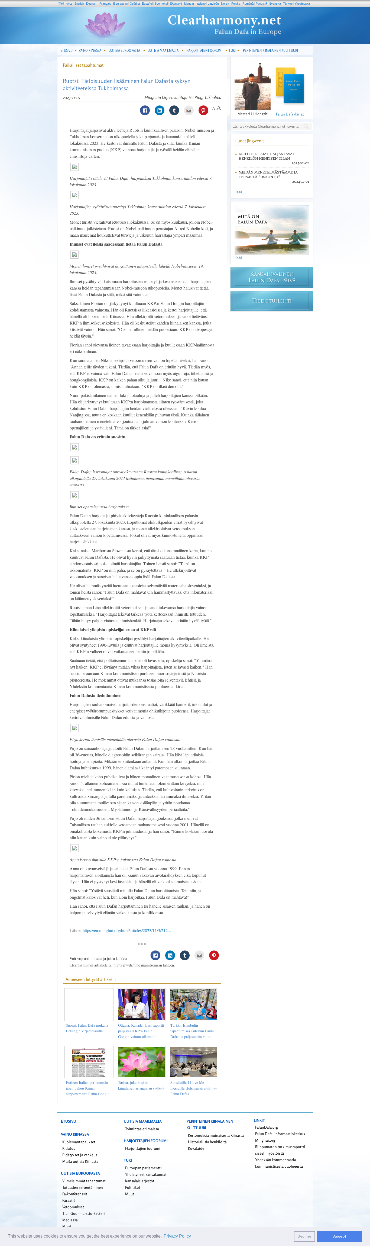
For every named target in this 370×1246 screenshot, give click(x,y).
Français (105, 3)
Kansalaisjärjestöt (139, 1180)
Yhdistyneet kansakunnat (146, 1174)
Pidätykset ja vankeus (79, 1154)
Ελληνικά (176, 3)
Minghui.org (265, 1140)
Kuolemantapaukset (78, 1141)
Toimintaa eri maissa (142, 1128)
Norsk (225, 3)
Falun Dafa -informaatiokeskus (280, 1133)
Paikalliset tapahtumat (83, 65)
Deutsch (91, 3)
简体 (69, 3)
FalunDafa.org (266, 1127)
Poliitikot (132, 1187)
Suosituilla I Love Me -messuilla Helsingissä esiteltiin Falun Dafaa (193, 1088)
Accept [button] (339, 1236)
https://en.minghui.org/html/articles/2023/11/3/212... (127, 930)
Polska (235, 3)
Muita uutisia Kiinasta (80, 1161)
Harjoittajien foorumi (142, 1148)
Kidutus (68, 1148)
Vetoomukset (73, 1207)
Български (120, 3)
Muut (129, 1194)
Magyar (189, 3)
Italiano (201, 3)
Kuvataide (196, 1148)
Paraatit (68, 1200)
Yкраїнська (302, 3)
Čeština (135, 3)
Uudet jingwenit (249, 140)
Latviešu (213, 3)
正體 (61, 3)
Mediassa (70, 1220)
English (79, 3)
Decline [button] (304, 1236)
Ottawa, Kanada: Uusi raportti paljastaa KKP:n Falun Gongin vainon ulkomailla (141, 1031)
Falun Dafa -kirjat (290, 114)
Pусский (261, 3)
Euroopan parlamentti (143, 1167)
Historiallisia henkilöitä (207, 1141)
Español (147, 3)
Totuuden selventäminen (82, 1187)
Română (248, 3)
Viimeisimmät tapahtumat (84, 1180)
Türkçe (288, 3)
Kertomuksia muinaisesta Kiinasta (216, 1135)
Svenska (275, 3)
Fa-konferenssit (74, 1194)
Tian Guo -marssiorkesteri (83, 1213)
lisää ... (240, 192)
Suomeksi (161, 3)
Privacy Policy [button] (177, 1236)
